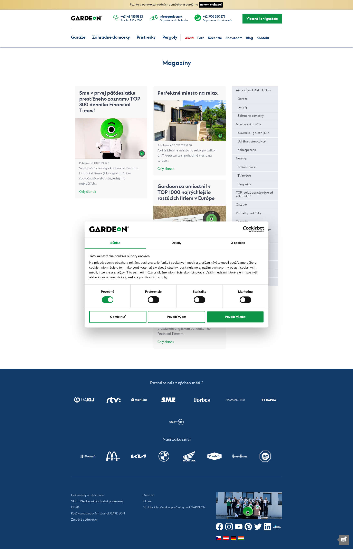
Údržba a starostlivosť (252, 141)
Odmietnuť (118, 316)
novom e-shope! (211, 5)
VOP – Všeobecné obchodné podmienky (97, 501)
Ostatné (241, 205)
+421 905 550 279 (214, 17)
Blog (249, 38)
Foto (200, 38)
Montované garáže (248, 124)
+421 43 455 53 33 (132, 17)
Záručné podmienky (84, 520)
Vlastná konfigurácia (262, 19)
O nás (147, 501)
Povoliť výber (176, 316)
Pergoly (169, 37)
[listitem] (84, 399)
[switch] (153, 300)
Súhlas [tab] (115, 242)
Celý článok (87, 192)
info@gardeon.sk (171, 17)
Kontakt (263, 38)
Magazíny (244, 184)
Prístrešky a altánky (248, 213)
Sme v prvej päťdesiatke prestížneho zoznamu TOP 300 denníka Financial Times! (109, 102)
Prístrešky (146, 37)
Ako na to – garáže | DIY (253, 133)
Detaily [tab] (177, 242)
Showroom (234, 38)
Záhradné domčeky (111, 37)
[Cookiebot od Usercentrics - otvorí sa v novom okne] (246, 229)
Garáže (78, 37)
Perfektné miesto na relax (188, 93)
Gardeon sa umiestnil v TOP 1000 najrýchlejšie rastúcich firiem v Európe (186, 192)
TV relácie (244, 176)
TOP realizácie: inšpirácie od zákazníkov (254, 194)
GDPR (75, 507)
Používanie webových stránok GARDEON (98, 513)
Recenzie (215, 38)
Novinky (241, 158)
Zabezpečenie (247, 150)
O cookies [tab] (238, 242)
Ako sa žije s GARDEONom (253, 90)
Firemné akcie (247, 167)
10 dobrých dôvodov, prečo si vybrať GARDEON (174, 507)
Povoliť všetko (235, 316)
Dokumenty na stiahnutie (87, 495)
